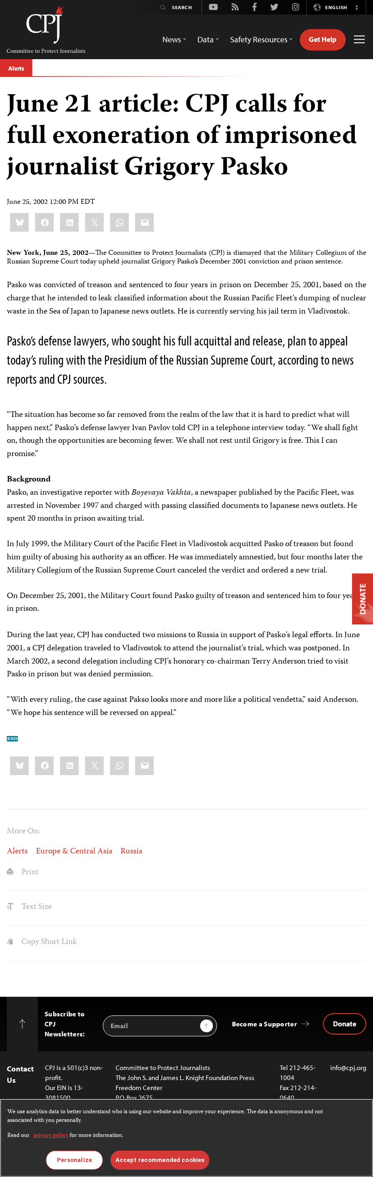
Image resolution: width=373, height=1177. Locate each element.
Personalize (74, 1160)
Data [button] (205, 39)
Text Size (36, 907)
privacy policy (50, 1136)
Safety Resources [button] (258, 39)
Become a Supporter (264, 1024)
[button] (357, 7)
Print (29, 872)
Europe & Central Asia (74, 851)
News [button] (171, 39)
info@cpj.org (348, 1067)
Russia (131, 851)
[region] (186, 1138)
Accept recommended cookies (160, 1160)
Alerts (16, 68)
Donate (344, 1023)
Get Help (323, 39)
